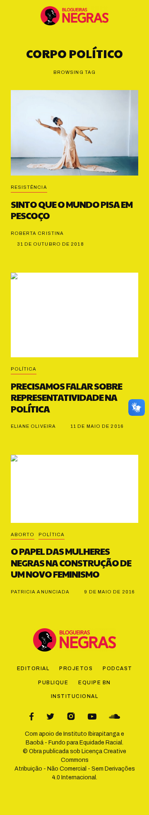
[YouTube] (92, 716)
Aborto (23, 534)
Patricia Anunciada (40, 591)
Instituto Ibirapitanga (91, 734)
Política (24, 368)
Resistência (29, 187)
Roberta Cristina (37, 233)
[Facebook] (31, 716)
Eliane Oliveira (33, 426)
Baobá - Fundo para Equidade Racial (74, 742)
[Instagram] (71, 716)
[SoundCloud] (114, 716)
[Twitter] (50, 716)
